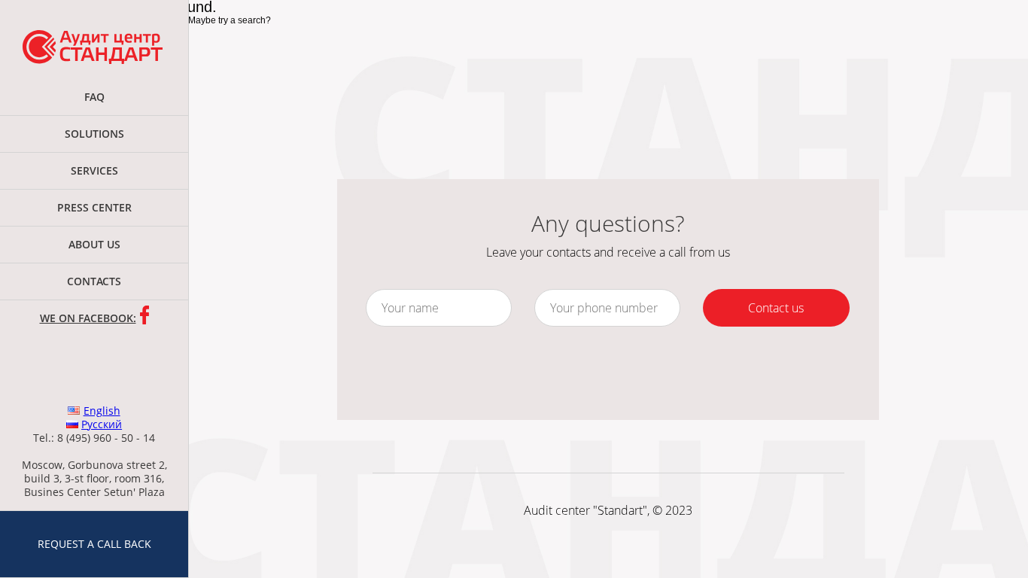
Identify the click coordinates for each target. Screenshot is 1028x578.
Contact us (776, 308)
